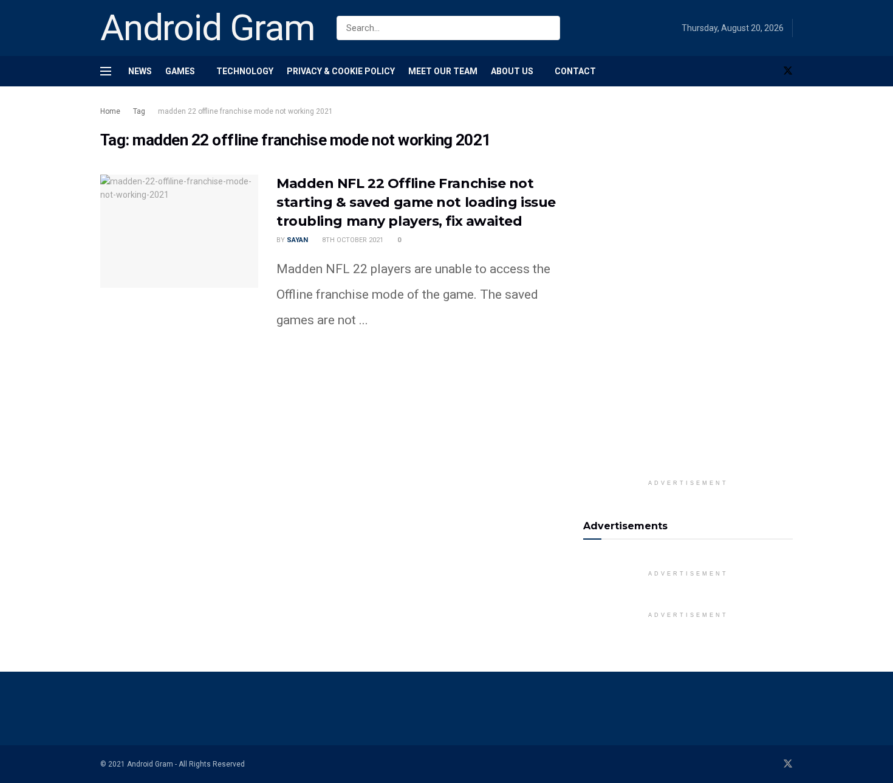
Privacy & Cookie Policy (341, 71)
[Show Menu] (105, 71)
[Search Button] (548, 28)
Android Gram (207, 28)
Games (180, 71)
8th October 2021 (351, 240)
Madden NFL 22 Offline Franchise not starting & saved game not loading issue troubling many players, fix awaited (416, 202)
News (140, 71)
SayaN (297, 240)
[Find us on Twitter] (788, 71)
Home (110, 111)
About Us (512, 71)
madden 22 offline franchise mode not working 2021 (245, 111)
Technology (244, 71)
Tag (139, 111)
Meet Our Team (442, 71)
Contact (575, 71)
